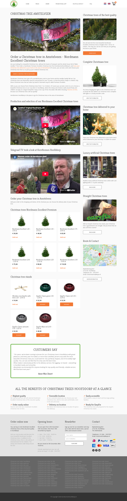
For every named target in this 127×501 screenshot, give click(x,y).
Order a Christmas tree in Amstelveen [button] (24, 74)
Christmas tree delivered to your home (99, 108)
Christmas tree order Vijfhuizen (101, 472)
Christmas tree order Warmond (101, 478)
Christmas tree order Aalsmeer (20, 463)
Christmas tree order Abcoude (20, 465)
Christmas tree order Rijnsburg (74, 476)
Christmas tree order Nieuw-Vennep (75, 465)
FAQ (91, 4)
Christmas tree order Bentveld (20, 476)
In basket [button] (42, 304)
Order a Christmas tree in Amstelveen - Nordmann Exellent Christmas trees (14, 3)
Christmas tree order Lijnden (73, 461)
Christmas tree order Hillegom (47, 474)
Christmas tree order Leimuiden (47, 485)
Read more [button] (92, 187)
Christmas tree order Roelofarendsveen (77, 480)
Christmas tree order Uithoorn (101, 467)
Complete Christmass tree (95, 61)
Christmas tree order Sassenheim (75, 485)
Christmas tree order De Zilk (46, 461)
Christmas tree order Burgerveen (20, 482)
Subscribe (74, 443)
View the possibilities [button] (92, 98)
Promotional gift (61, 4)
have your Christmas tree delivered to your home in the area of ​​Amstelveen (45, 67)
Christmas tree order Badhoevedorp (21, 472)
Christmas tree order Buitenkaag (20, 480)
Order (47, 4)
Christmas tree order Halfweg (47, 471)
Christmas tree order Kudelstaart (47, 478)
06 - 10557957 (94, 272)
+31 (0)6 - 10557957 (54, 451)
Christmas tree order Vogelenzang (102, 474)
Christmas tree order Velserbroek (102, 471)
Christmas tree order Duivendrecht (48, 465)
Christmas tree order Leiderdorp (47, 482)
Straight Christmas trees (95, 196)
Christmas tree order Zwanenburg (102, 484)
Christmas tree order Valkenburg (102, 469)
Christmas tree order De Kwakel (20, 485)
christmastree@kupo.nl (94, 274)
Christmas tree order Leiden (46, 480)
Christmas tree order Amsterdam (20, 471)
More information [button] (92, 279)
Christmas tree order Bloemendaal (21, 478)
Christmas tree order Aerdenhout (20, 467)
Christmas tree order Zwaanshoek (102, 482)
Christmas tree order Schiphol (74, 487)
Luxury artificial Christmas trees (99, 152)
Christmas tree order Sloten (100, 461)
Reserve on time (72, 90)
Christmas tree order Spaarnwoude (102, 465)
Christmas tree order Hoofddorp (20, 461)
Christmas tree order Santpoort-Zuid (76, 484)
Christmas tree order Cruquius (20, 484)
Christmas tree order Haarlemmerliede (49, 469)
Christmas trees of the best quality (99, 15)
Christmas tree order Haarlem (47, 467)
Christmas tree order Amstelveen (20, 469)
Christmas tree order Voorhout (101, 476)
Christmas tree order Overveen (74, 474)
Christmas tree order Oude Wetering (76, 469)
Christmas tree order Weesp (100, 480)
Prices (37, 4)
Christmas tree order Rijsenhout (74, 478)
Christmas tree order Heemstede (48, 472)
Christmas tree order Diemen (46, 463)
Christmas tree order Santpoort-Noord (76, 482)
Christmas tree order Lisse (73, 463)
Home (27, 4)
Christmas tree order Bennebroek (21, 474)
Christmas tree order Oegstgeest (75, 467)
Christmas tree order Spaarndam (102, 463)
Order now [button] (92, 53)
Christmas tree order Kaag (46, 476)
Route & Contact (78, 4)
